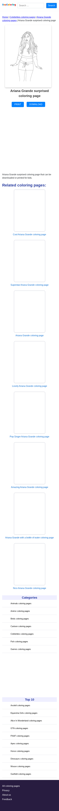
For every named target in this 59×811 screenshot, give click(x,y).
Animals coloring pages (21, 603)
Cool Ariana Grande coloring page (29, 234)
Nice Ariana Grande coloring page (29, 588)
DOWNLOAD (35, 104)
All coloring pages (11, 786)
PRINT (17, 104)
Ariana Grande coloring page (30, 335)
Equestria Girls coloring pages (24, 713)
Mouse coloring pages (20, 766)
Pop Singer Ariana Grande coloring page (29, 436)
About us (6, 795)
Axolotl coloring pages (20, 705)
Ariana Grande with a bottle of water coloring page (29, 537)
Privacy (5, 790)
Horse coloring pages (20, 751)
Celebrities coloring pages (22, 634)
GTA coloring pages (19, 728)
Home (5, 17)
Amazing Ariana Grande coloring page (29, 487)
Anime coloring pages (20, 611)
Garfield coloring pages (21, 774)
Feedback (7, 799)
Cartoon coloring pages (21, 626)
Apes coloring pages (20, 743)
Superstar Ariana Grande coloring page (30, 285)
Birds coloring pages (20, 618)
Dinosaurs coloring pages (22, 759)
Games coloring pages (21, 649)
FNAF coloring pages (20, 736)
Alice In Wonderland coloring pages (26, 720)
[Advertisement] (22, 675)
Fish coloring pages (19, 641)
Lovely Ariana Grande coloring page (29, 386)
